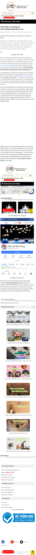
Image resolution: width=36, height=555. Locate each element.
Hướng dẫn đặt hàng (6, 475)
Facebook (3, 545)
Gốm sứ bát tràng (6, 487)
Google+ (16, 542)
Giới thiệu (3, 502)
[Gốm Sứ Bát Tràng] (17, 6)
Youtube (26, 542)
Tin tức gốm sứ (5, 505)
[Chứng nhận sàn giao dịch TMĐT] (18, 518)
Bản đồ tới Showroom (9, 17)
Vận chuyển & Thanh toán (8, 477)
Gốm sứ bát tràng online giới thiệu (10, 470)
